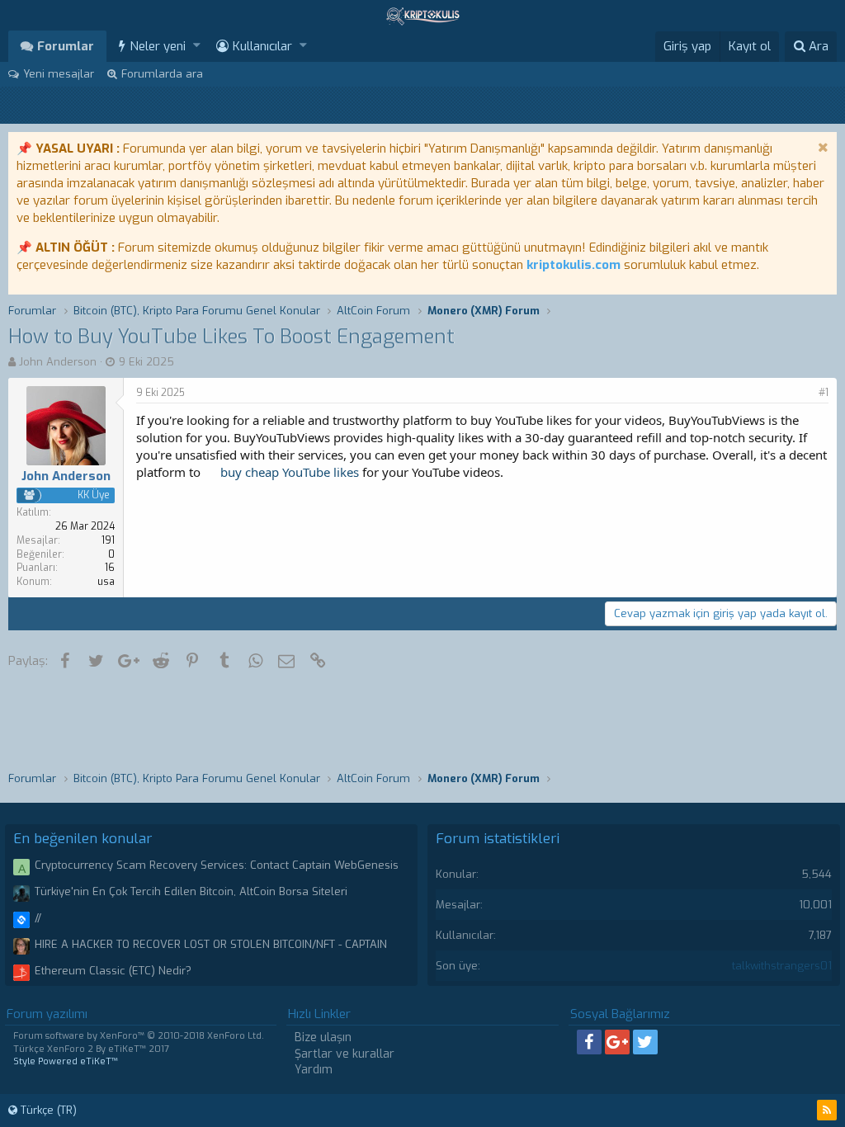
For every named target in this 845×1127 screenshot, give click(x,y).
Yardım (314, 1069)
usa (106, 581)
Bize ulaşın (323, 1037)
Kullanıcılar (262, 46)
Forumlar (65, 46)
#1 (823, 392)
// (38, 918)
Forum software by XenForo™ (138, 1036)
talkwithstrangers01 (782, 966)
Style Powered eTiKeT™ (65, 1061)
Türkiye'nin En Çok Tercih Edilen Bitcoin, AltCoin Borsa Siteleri (191, 891)
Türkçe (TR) (47, 1110)
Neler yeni (158, 46)
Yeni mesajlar (58, 74)
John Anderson (58, 362)
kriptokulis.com (573, 265)
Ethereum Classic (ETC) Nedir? (113, 971)
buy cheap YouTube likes (289, 472)
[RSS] (827, 1110)
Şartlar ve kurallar (344, 1054)
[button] (197, 46)
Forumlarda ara (162, 74)
